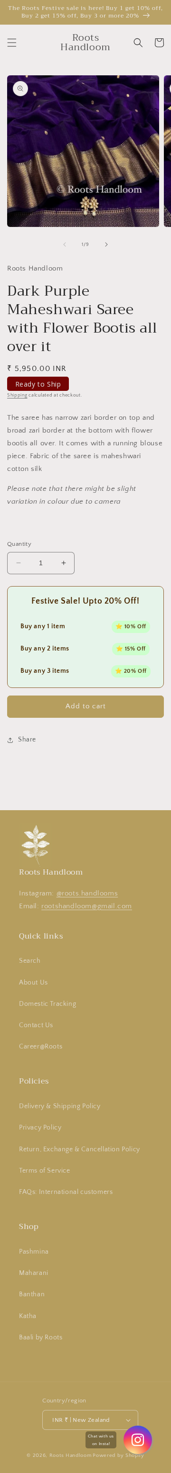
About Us (33, 982)
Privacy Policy (40, 1127)
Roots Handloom (70, 1455)
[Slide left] (64, 244)
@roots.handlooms (87, 893)
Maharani (33, 1273)
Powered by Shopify (118, 1455)
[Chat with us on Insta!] (138, 1440)
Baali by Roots (40, 1337)
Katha (28, 1316)
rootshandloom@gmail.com (86, 906)
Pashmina (34, 1252)
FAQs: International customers (66, 1192)
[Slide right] (106, 244)
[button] (11, 42)
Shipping (17, 395)
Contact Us (36, 1025)
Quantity (19, 544)
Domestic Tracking (47, 1004)
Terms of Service (44, 1171)
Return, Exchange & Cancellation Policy (79, 1149)
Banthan (32, 1294)
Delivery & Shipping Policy (60, 1106)
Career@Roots (40, 1046)
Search (30, 961)
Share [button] (27, 739)
